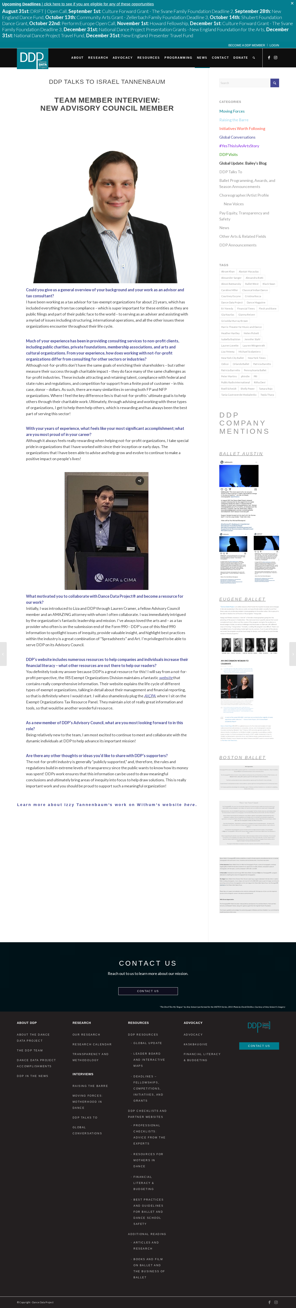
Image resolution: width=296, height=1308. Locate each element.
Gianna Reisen (246, 314)
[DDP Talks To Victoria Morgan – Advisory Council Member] (3, 654)
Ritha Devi (259, 382)
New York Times (257, 357)
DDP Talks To (230, 171)
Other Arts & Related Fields (242, 236)
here (189, 805)
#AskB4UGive (196, 1044)
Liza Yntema (227, 351)
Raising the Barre (234, 119)
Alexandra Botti (254, 277)
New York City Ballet (232, 357)
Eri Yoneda (227, 308)
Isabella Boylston (230, 339)
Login (274, 45)
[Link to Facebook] (269, 57)
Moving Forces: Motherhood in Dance (88, 1101)
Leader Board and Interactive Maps (149, 1059)
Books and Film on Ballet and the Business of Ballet (149, 1268)
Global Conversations (237, 137)
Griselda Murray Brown (234, 320)
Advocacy (193, 1034)
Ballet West (252, 283)
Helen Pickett (251, 333)
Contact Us (148, 991)
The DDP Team (30, 1050)
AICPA (149, 695)
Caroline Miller (229, 290)
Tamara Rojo (265, 388)
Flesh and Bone (267, 308)
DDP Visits (228, 154)
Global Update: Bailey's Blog (243, 163)
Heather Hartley (230, 333)
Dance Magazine (256, 302)
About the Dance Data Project (33, 1037)
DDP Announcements (238, 245)
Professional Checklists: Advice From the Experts (149, 1134)
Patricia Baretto (262, 364)
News (224, 227)
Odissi (225, 364)
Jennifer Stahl (252, 339)
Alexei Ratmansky (231, 283)
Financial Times (246, 308)
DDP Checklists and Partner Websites (147, 1114)
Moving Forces (232, 111)
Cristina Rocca (253, 296)
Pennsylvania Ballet (255, 370)
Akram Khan (228, 271)
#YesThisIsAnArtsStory (239, 145)
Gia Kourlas (227, 314)
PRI (255, 376)
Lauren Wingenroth (254, 345)
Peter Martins (229, 376)
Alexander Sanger (231, 277)
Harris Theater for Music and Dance (241, 326)
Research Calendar (92, 1044)
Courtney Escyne (231, 296)
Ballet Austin (241, 453)
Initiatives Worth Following (242, 128)
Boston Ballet (242, 757)
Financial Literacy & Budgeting (143, 1183)
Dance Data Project (232, 302)
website (165, 677)
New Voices (234, 203)
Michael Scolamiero (249, 351)
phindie (245, 376)
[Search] (253, 57)
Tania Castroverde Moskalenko (238, 394)
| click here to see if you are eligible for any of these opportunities (78, 4)
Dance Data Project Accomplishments (36, 1063)
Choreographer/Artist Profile (244, 195)
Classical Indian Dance (255, 290)
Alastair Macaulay (249, 271)
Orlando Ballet (241, 364)
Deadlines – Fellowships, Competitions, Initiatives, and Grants (148, 1088)
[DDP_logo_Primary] (32, 58)
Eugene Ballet (242, 599)
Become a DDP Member (246, 45)
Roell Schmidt (228, 388)
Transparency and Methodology (91, 1057)
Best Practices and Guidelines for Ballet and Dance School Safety (148, 1211)
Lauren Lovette (230, 345)
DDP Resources (143, 1034)
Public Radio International (235, 382)
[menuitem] (246, 45)
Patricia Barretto (230, 370)
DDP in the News (33, 1076)
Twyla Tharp (267, 394)
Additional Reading (147, 1234)
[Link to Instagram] (276, 57)
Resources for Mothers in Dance (148, 1160)
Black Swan (269, 283)
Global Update (147, 1043)
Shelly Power (248, 388)
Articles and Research (146, 1245)
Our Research (87, 1034)
